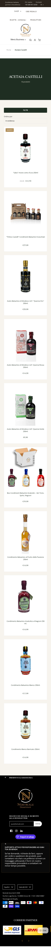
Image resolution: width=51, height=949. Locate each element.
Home (9, 50)
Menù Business (17, 39)
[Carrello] (39, 40)
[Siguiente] (29, 941)
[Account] (35, 40)
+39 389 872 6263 (31, 5)
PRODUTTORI (35, 20)
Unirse (37, 824)
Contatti (39, 2)
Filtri (25, 110)
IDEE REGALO (31, 11)
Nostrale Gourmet (9, 893)
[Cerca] (30, 40)
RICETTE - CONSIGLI (18, 20)
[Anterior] (22, 941)
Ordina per (8, 116)
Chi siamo (28, 2)
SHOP (17, 11)
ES (41, 5)
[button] (5, 777)
